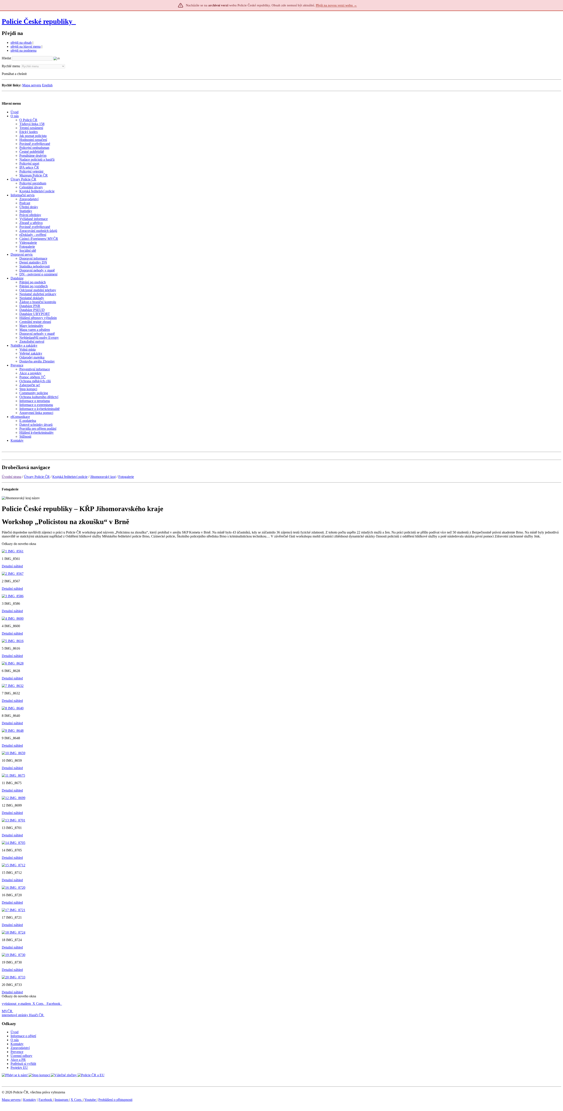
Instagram (62, 1100)
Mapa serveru (31, 85)
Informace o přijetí (23, 1036)
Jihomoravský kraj (103, 477)
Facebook (54, 1003)
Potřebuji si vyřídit (23, 1063)
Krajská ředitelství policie (70, 477)
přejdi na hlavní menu (26, 46)
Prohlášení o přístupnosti (115, 1100)
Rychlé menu (11, 66)
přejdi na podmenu (24, 50)
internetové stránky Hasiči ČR (23, 1015)
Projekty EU (19, 1067)
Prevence (17, 1052)
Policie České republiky (37, 21)
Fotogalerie (126, 477)
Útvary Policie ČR (37, 477)
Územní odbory (21, 1056)
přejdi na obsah (21, 42)
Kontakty (17, 1044)
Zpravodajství (20, 1048)
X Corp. (39, 1003)
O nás (15, 1040)
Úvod (14, 1032)
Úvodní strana (11, 477)
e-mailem (24, 1003)
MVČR (7, 1011)
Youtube (90, 1100)
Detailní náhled (12, 566)
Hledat (6, 58)
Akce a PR (18, 1060)
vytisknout (9, 1003)
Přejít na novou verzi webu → (336, 5)
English (47, 85)
